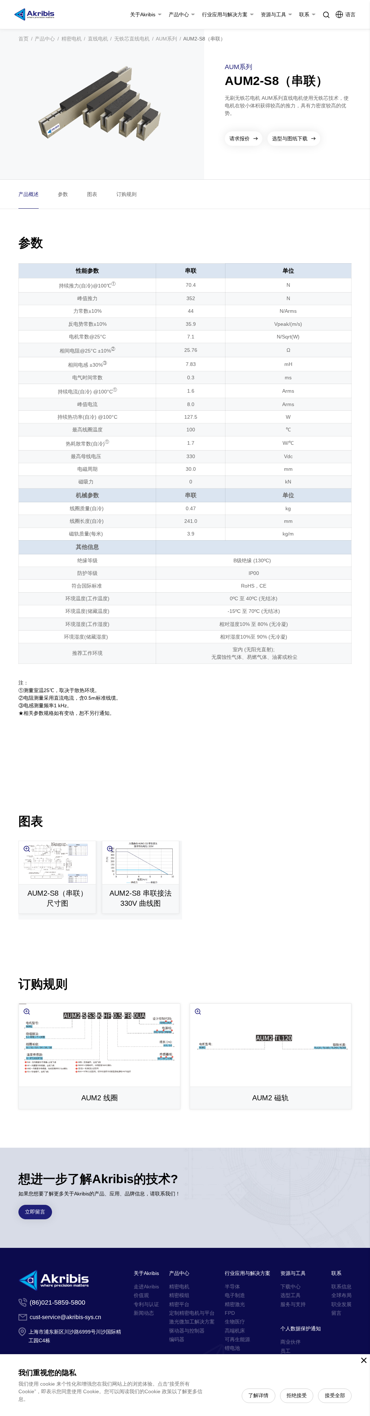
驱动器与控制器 (187, 1331)
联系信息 (341, 1286)
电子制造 (235, 1295)
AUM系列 (166, 39)
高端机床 (235, 1331)
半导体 (232, 1286)
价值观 (141, 1295)
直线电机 (98, 39)
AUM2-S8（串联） (204, 39)
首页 (23, 39)
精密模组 (179, 1295)
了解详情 (258, 1395)
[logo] (34, 14)
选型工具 (290, 1295)
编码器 (176, 1339)
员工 (285, 1351)
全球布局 (341, 1295)
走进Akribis (146, 1286)
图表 (92, 194)
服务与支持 (293, 1304)
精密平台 (179, 1304)
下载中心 (290, 1286)
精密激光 (235, 1304)
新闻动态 (144, 1313)
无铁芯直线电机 (132, 39)
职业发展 (341, 1304)
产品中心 (45, 39)
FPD (230, 1313)
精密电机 (71, 39)
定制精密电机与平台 (192, 1313)
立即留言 (35, 1212)
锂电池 (232, 1348)
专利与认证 (146, 1304)
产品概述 (28, 194)
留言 (336, 1313)
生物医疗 (235, 1322)
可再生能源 (237, 1339)
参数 (63, 194)
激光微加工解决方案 (192, 1322)
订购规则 (126, 194)
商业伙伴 (290, 1342)
